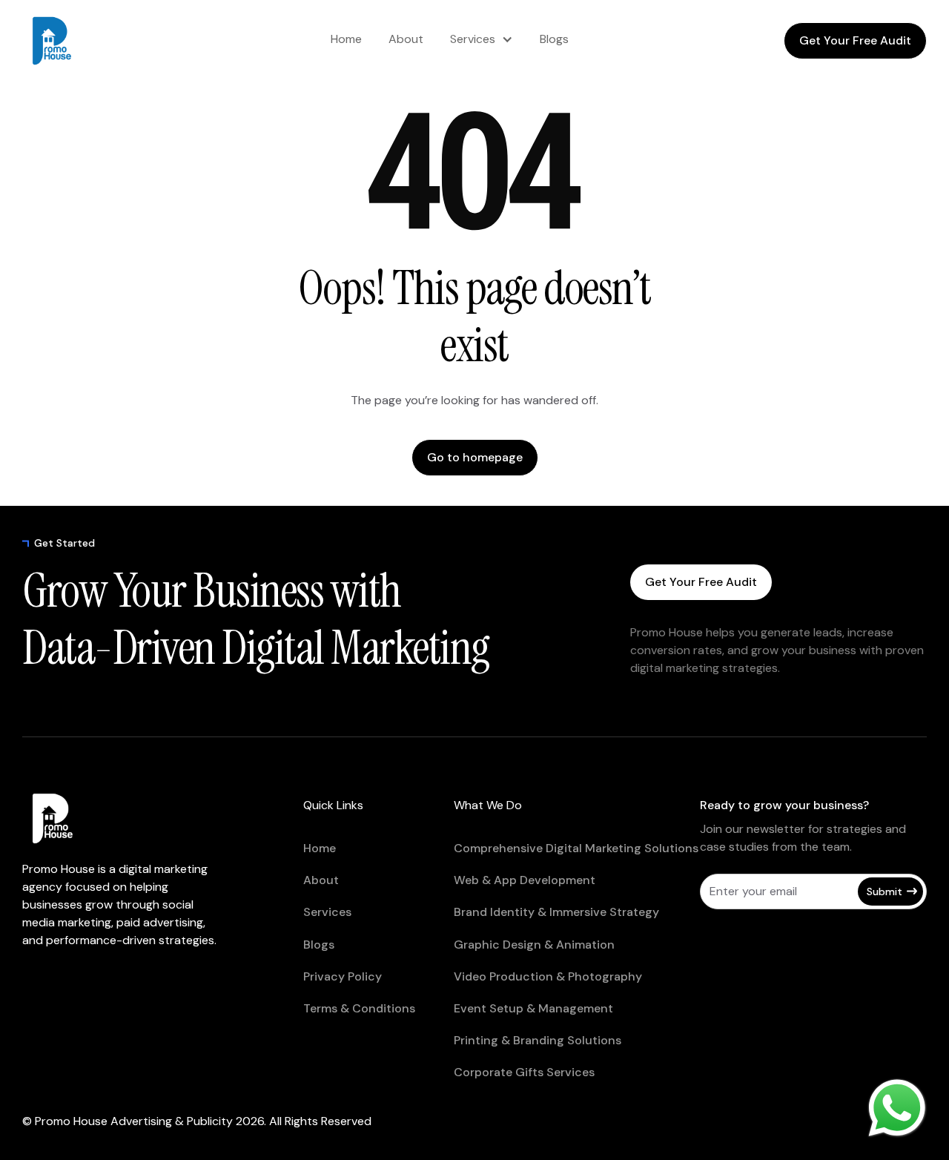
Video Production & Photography (548, 976)
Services (472, 39)
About (405, 39)
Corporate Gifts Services (524, 1072)
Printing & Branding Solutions (537, 1040)
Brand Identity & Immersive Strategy (556, 912)
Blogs (554, 39)
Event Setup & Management (533, 1008)
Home (346, 39)
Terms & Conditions (359, 1008)
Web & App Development (524, 880)
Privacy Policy (342, 976)
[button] (481, 39)
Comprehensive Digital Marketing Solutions (576, 848)
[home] (81, 40)
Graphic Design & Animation (534, 944)
